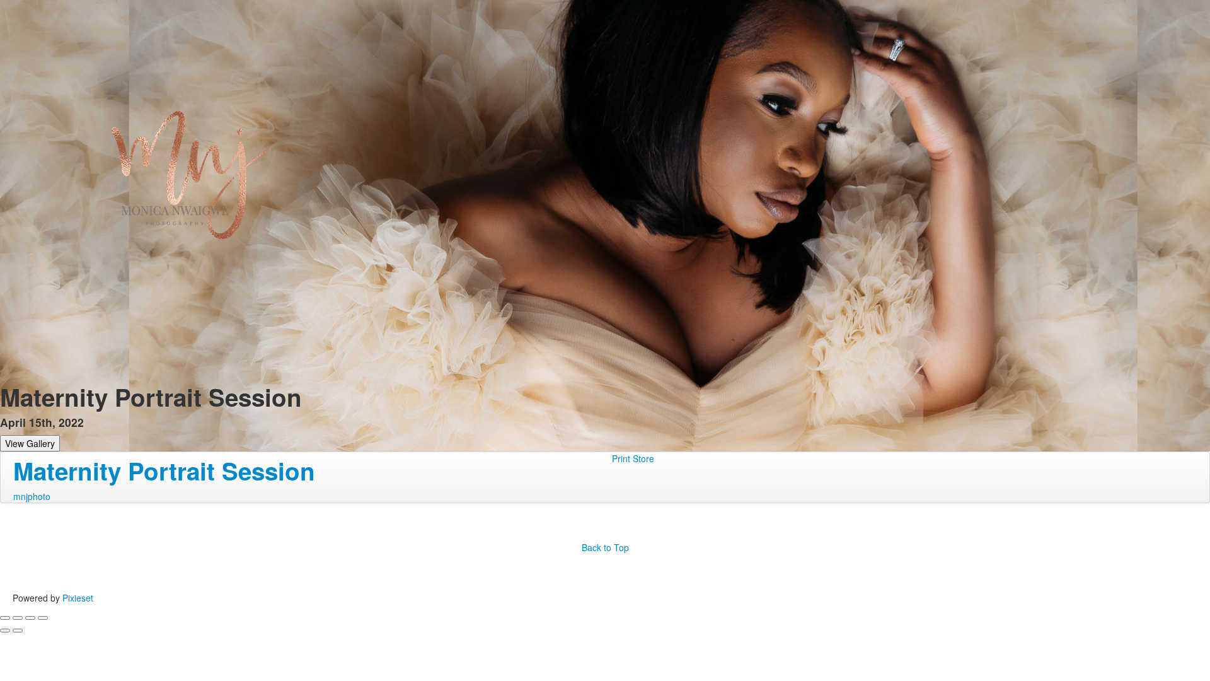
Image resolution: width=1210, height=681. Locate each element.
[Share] (18, 618)
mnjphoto (31, 496)
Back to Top (605, 547)
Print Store (633, 458)
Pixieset (77, 597)
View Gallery (30, 443)
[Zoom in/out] (43, 618)
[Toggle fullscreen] (30, 618)
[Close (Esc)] (5, 618)
